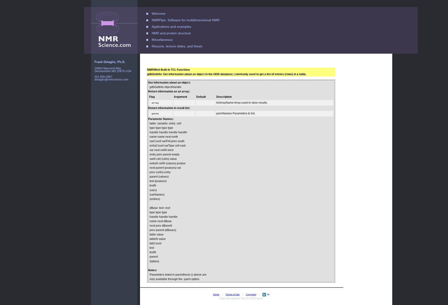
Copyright (251, 294)
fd (268, 294)
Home (216, 294)
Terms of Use (233, 294)
